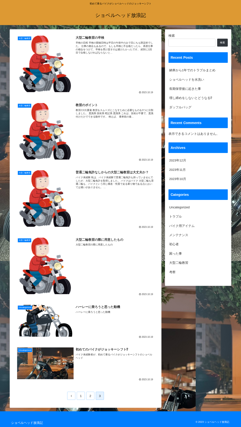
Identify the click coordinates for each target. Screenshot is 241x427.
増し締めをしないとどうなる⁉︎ (190, 98)
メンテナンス (178, 235)
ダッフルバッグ (180, 107)
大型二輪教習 (178, 262)
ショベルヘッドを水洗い (186, 79)
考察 (172, 272)
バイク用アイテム (182, 226)
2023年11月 (177, 170)
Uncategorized (179, 207)
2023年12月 (177, 160)
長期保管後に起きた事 (185, 89)
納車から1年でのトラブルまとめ (192, 70)
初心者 (174, 244)
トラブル (175, 216)
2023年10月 (177, 179)
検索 (171, 35)
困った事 (175, 253)
